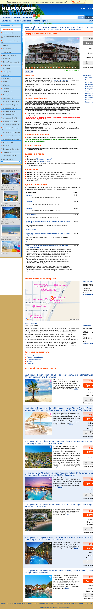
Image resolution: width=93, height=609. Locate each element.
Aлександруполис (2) (8, 55)
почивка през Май (33, 355)
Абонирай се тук (78, 2)
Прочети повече (31, 229)
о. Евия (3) (5, 65)
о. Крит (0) (5, 75)
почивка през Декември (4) (10, 139)
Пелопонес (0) (6, 91)
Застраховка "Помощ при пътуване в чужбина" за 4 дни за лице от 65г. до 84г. (48, 234)
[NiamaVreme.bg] (21, 12)
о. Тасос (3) (5, 85)
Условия (88, 100)
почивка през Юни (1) (9, 118)
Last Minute (30, 363)
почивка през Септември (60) (10, 128)
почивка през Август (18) (10, 124)
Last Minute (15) (7, 33)
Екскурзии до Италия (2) (10, 149)
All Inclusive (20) (7, 142)
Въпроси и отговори (62, 603)
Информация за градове (76, 603)
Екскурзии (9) (6, 152)
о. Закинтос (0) (6, 68)
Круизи (45, 21)
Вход (83, 8)
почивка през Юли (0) (9, 121)
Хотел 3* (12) (6, 45)
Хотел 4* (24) (6, 49)
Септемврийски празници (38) (10, 36)
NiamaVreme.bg (43, 607)
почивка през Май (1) (9, 115)
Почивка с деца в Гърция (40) (10, 41)
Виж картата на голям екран (52, 303)
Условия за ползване (45, 603)
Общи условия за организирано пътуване (13, 603)
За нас (54, 603)
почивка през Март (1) (9, 108)
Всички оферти (9, 21)
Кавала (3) (5, 59)
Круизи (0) (5, 146)
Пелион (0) (5, 88)
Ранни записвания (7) (9, 155)
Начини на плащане (32, 603)
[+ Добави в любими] (78, 38)
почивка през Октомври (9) (10, 132)
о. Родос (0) (5, 82)
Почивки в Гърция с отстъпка (17, 17)
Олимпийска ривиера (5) (10, 62)
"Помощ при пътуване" (44, 159)
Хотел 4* (30, 361)
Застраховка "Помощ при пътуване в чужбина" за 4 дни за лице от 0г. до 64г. (48, 221)
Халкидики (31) (7, 98)
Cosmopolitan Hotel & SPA (61, 80)
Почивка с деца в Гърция (35, 357)
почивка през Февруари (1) (10, 105)
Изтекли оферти (24, 21)
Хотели (37, 21)
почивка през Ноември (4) (10, 136)
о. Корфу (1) (6, 72)
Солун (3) (5, 95)
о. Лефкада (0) (6, 78)
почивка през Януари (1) (10, 101)
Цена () (7, 159)
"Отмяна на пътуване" (43, 161)
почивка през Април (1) (9, 111)
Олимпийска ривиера (34, 359)
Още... (76, 389)
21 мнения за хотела (71, 71)
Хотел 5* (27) (6, 52)
